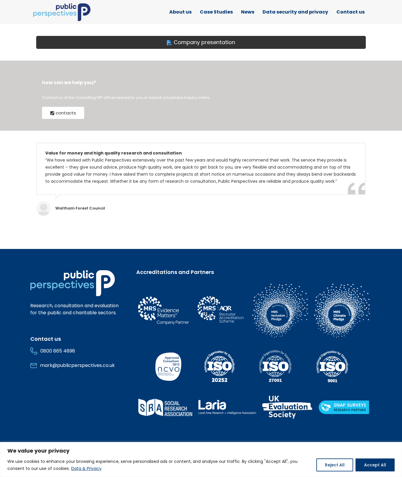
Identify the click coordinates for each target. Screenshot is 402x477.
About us (180, 12)
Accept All (375, 465)
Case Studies (216, 12)
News (247, 12)
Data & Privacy (86, 468)
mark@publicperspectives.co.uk (77, 365)
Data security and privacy (295, 12)
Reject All (335, 465)
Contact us (350, 12)
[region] (201, 459)
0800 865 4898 (57, 351)
